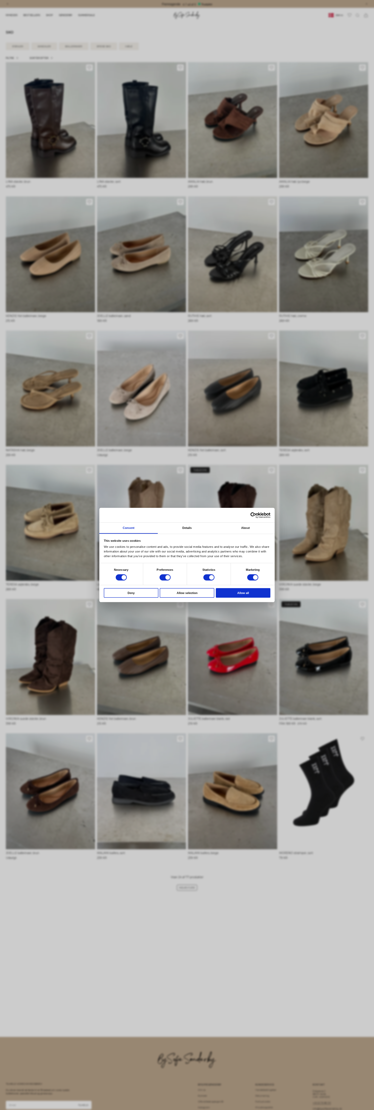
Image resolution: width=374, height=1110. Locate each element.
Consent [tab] (128, 527)
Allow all (243, 593)
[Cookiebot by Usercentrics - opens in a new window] (253, 515)
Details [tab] (187, 527)
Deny (131, 593)
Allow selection (187, 593)
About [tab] (245, 527)
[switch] (165, 577)
